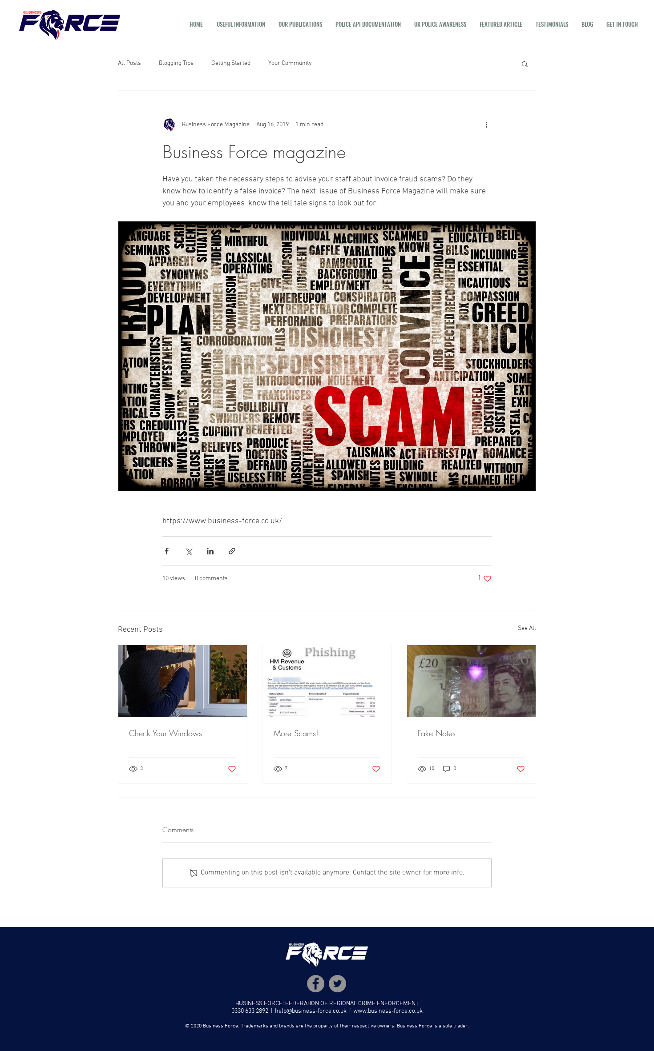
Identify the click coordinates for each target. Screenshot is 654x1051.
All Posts (129, 63)
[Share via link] (232, 551)
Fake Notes (437, 733)
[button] (241, 24)
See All (527, 628)
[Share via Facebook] (166, 551)
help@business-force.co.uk (311, 1011)
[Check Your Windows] (182, 681)
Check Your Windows (165, 733)
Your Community (290, 63)
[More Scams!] (327, 681)
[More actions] (486, 124)
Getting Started (230, 63)
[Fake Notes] (471, 681)
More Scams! (296, 733)
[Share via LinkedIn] (210, 551)
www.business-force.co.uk (388, 1011)
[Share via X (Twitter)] (188, 551)
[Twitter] (337, 983)
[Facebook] (315, 983)
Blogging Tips (176, 63)
